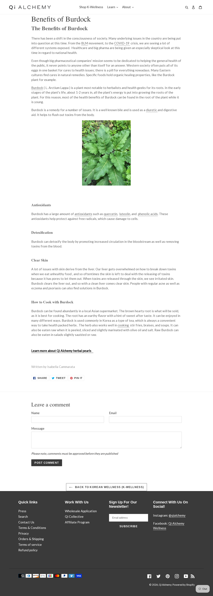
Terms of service (30, 544)
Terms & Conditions (32, 528)
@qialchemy (177, 515)
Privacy (23, 533)
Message (37, 428)
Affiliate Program (77, 522)
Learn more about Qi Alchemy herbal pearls (62, 351)
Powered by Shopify (183, 584)
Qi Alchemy (165, 584)
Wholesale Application (81, 511)
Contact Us (26, 522)
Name (35, 413)
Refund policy (28, 550)
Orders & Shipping (31, 539)
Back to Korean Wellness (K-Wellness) (109, 487)
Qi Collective (74, 516)
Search (23, 516)
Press (22, 511)
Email (112, 413)
